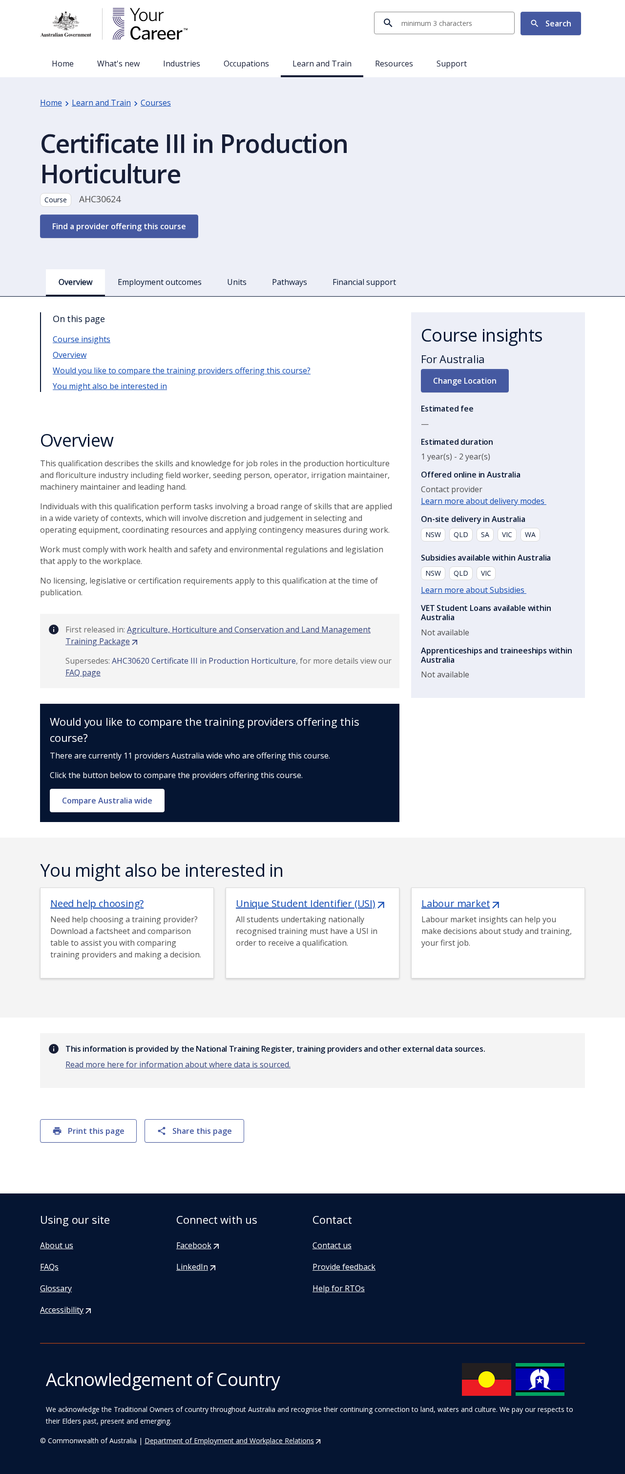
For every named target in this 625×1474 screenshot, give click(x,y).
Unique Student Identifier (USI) (311, 903)
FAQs (49, 1266)
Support (452, 63)
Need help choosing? (97, 903)
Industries (181, 63)
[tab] (75, 282)
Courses (156, 102)
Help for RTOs (338, 1288)
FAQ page (83, 672)
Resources (394, 63)
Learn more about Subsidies (473, 590)
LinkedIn (196, 1266)
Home (63, 63)
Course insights (81, 339)
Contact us (332, 1245)
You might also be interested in (110, 386)
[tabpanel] (312, 665)
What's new (118, 63)
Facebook (198, 1245)
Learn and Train (322, 63)
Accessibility (66, 1309)
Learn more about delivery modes (483, 501)
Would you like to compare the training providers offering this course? (182, 370)
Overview (69, 354)
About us (56, 1245)
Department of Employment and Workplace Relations (233, 1440)
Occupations (246, 63)
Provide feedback (343, 1266)
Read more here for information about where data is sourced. (178, 1064)
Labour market (461, 903)
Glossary (56, 1288)
